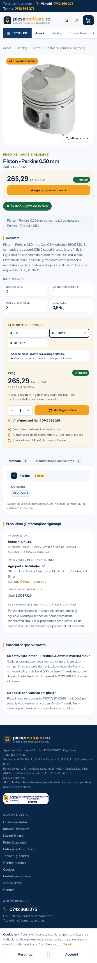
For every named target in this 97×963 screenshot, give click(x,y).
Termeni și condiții (16, 856)
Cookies (9, 869)
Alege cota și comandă (48, 190)
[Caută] (66, 20)
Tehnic (19, 9)
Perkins (24, 475)
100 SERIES (18, 486)
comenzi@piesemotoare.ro (27, 582)
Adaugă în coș (65, 410)
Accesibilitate (12, 883)
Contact (8, 890)
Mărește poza (79, 138)
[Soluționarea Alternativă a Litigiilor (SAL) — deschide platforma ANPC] (26, 798)
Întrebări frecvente (16, 829)
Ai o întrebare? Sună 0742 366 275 (36, 420)
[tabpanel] (48, 490)
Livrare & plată (13, 836)
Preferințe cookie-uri (17, 876)
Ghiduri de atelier (15, 822)
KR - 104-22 (20, 493)
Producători (77, 33)
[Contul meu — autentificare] (76, 20)
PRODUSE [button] (20, 33)
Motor (37, 48)
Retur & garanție (14, 842)
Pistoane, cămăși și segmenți (66, 48)
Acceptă (71, 954)
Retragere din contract (19, 849)
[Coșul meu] (88, 20)
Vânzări (57, 4)
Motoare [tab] (17, 461)
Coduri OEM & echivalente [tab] (57, 461)
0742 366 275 (23, 909)
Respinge (25, 954)
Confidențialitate (15, 863)
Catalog (56, 33)
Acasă (39, 33)
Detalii (67, 944)
